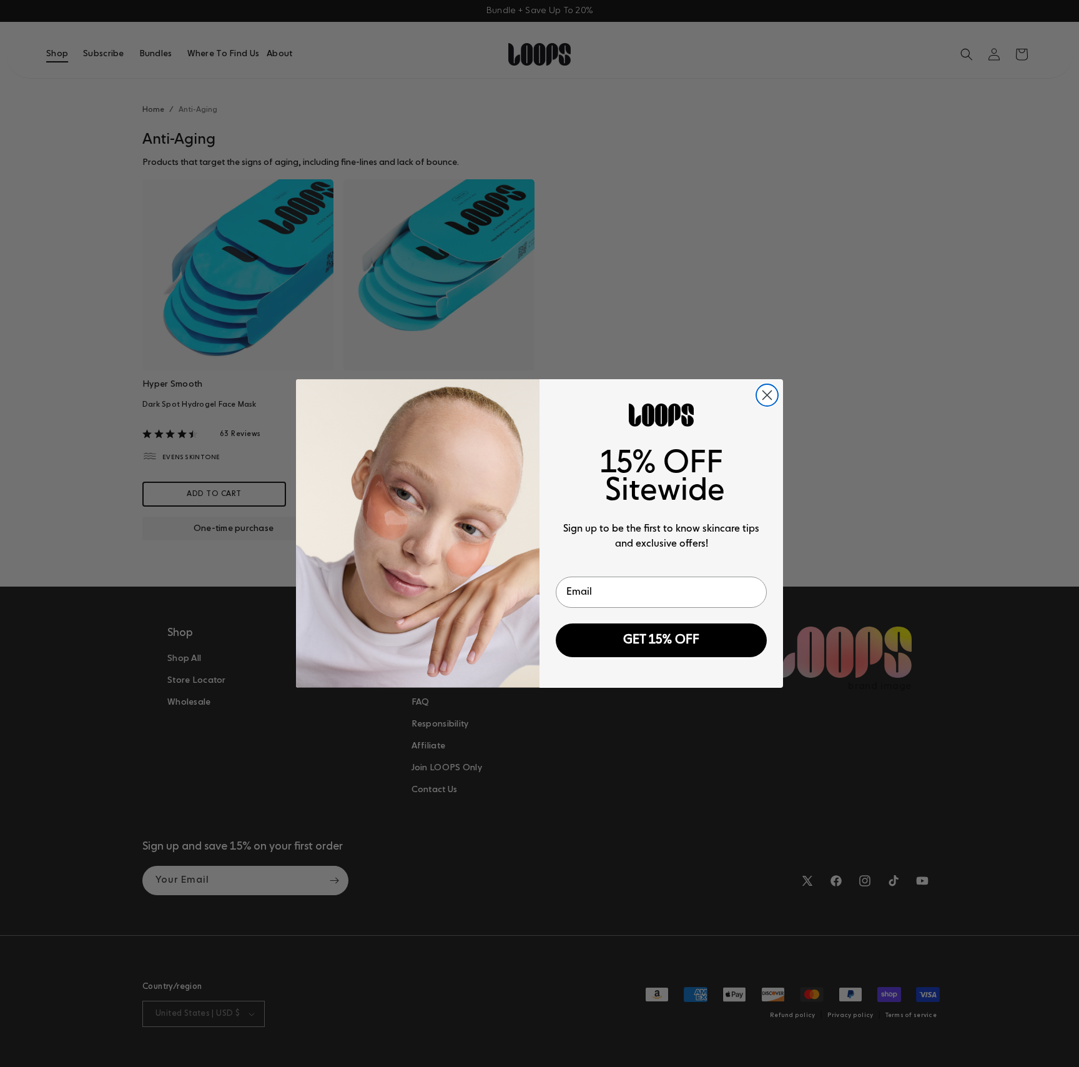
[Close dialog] (767, 395)
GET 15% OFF (661, 640)
